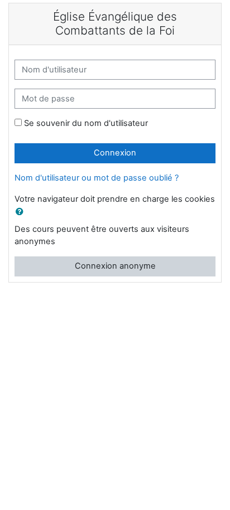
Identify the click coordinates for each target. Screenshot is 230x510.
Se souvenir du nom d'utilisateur (86, 123)
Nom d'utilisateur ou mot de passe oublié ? (97, 178)
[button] (22, 212)
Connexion (115, 153)
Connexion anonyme (115, 266)
